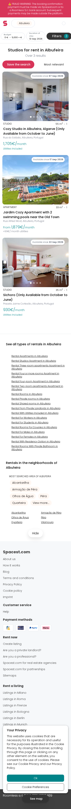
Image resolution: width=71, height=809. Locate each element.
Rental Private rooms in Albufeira (30, 398)
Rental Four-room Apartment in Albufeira (35, 381)
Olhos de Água (22, 496)
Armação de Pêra (24, 489)
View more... (41, 503)
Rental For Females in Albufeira (29, 436)
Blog (6, 572)
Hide (35, 533)
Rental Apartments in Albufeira (29, 356)
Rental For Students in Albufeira (29, 422)
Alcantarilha (20, 483)
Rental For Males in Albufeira (28, 432)
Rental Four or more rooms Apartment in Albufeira (35, 375)
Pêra (43, 496)
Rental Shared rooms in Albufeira (30, 403)
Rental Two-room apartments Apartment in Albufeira (37, 387)
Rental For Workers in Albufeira (29, 417)
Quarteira (19, 503)
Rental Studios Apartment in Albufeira (33, 360)
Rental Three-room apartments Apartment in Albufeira (38, 367)
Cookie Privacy (28, 764)
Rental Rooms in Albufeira (26, 394)
